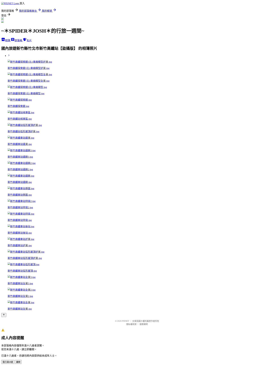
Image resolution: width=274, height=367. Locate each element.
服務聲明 (144, 324)
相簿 (8, 40)
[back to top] (3, 315)
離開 (18, 362)
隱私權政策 (131, 324)
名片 (29, 40)
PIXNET (125, 321)
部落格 (19, 40)
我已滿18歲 (8, 362)
